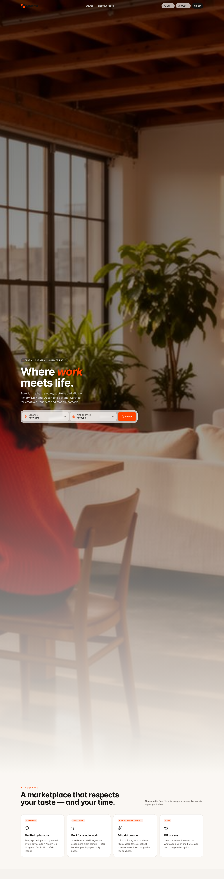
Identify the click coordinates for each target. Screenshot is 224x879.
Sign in (197, 5)
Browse (89, 5)
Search (129, 416)
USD (183, 5)
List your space (106, 5)
